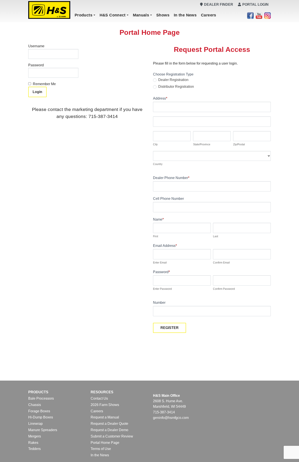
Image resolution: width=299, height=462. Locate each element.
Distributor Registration (175, 86)
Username (36, 46)
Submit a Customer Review (112, 436)
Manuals (141, 15)
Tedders (34, 449)
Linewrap (35, 423)
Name (158, 219)
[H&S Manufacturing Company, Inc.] (49, 10)
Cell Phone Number (168, 198)
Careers (208, 15)
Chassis (34, 405)
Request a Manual (105, 417)
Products (83, 15)
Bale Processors (41, 398)
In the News (185, 15)
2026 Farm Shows (105, 405)
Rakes (33, 442)
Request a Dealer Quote (109, 423)
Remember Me (44, 84)
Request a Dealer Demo (109, 430)
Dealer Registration (172, 80)
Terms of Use (101, 449)
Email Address (165, 246)
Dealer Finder (218, 4)
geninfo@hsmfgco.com (171, 418)
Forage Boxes (39, 411)
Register (169, 328)
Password (36, 65)
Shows (162, 15)
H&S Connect (113, 15)
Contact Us (99, 398)
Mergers (34, 436)
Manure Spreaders (42, 430)
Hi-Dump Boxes (40, 417)
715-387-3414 (164, 412)
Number (159, 302)
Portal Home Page (105, 442)
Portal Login (255, 4)
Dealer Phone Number (171, 178)
